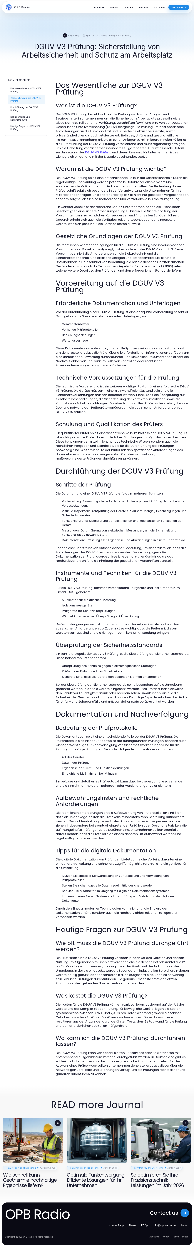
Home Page (116, 1225)
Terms (175, 1236)
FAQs (144, 1225)
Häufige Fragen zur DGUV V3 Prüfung (25, 127)
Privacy (165, 1236)
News (132, 1225)
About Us (154, 1236)
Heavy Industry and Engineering (116, 35)
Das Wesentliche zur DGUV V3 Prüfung (25, 90)
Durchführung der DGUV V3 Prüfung (24, 108)
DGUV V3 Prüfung (98, 152)
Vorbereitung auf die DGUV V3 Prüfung (25, 99)
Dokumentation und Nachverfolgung (20, 118)
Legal (185, 1236)
